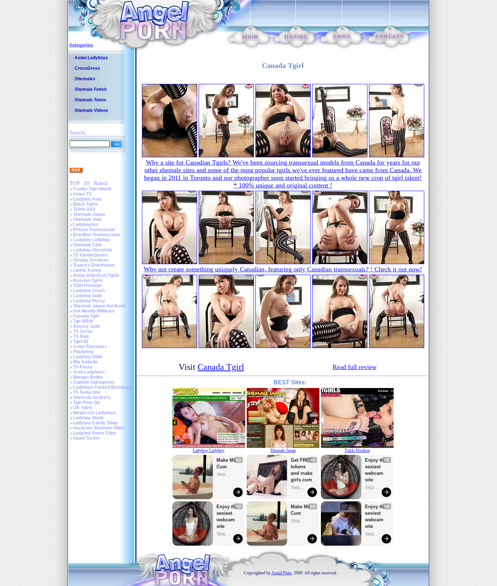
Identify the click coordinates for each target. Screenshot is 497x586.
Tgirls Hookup (357, 450)
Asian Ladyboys (91, 57)
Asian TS (82, 194)
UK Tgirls (82, 407)
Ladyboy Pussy (89, 300)
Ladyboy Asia (87, 199)
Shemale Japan (89, 214)
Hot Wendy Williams (93, 311)
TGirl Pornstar (87, 285)
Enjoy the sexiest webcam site (227, 516)
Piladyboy (83, 351)
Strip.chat (223, 474)
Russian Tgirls (88, 280)
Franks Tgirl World (92, 188)
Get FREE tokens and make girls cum (302, 469)
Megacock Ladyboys (94, 412)
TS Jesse (82, 331)
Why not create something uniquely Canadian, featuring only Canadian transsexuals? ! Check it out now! (283, 269)
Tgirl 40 (80, 341)
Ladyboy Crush (89, 290)
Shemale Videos (91, 110)
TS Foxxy (82, 366)
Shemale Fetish (91, 89)
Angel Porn (281, 572)
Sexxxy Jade (86, 326)
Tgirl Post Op (86, 402)
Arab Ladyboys (89, 372)
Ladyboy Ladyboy (91, 239)
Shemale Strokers (92, 397)
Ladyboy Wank (88, 417)
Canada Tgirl (86, 316)
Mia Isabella (85, 361)
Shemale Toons (90, 99)
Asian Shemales (90, 346)
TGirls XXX (84, 209)
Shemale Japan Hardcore (99, 305)
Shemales (85, 78)
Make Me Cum (227, 463)
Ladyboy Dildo (88, 356)
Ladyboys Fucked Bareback (102, 387)
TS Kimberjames (90, 255)
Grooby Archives (90, 260)
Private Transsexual (94, 229)
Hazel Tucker (86, 438)
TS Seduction (86, 392)
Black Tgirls (85, 204)
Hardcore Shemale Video (99, 428)
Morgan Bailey (88, 377)
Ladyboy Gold (87, 295)
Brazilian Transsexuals (96, 234)
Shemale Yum (87, 219)
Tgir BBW (83, 321)
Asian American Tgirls (96, 275)
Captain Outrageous (94, 382)
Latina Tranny (87, 270)
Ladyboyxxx (86, 224)
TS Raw (81, 336)
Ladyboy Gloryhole (92, 249)
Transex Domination (94, 265)
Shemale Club (87, 244)
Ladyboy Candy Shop (95, 422)
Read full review (355, 367)
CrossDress (87, 68)
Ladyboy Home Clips (94, 433)
